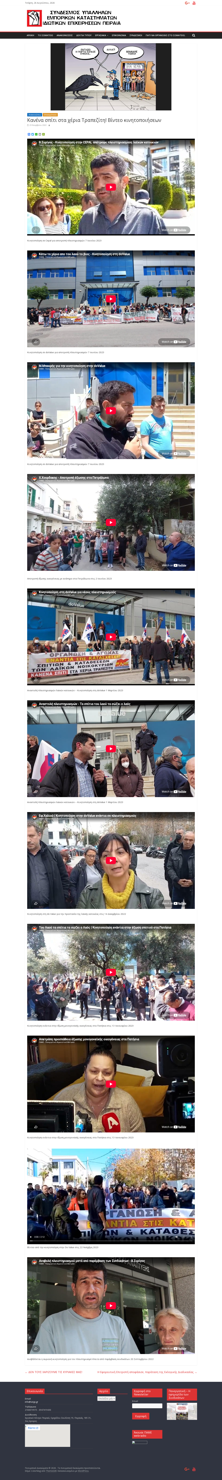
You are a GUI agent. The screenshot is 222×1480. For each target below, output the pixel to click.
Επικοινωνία (119, 35)
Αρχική (30, 35)
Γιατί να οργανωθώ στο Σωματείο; (165, 35)
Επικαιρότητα (50, 114)
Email (135, 1401)
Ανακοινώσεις (65, 35)
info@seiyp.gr (31, 1401)
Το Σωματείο (45, 35)
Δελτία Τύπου (84, 35)
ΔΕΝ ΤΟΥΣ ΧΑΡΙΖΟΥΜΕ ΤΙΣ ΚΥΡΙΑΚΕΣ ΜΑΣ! (53, 1372)
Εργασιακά (100, 35)
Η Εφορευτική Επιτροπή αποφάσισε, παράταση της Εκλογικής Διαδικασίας (147, 1372)
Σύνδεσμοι (136, 35)
